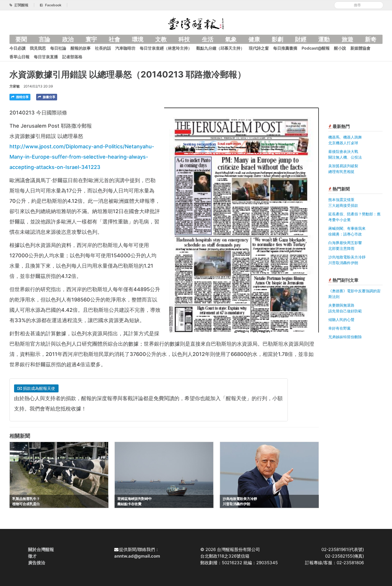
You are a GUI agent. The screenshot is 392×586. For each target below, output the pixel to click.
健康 (254, 39)
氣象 (231, 39)
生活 (208, 39)
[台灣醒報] (196, 22)
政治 (68, 39)
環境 (137, 39)
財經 (300, 39)
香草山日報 (19, 56)
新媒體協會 (360, 48)
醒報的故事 (81, 48)
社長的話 (103, 48)
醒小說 (340, 48)
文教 (161, 39)
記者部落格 (72, 56)
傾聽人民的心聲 (341, 319)
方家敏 (14, 86)
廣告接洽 (36, 562)
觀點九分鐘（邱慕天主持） (220, 48)
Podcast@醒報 (316, 48)
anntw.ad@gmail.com (137, 556)
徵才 (32, 556)
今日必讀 (17, 48)
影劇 (277, 39)
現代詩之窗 (259, 48)
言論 (44, 39)
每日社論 (58, 48)
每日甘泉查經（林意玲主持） (166, 48)
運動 (324, 39)
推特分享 (22, 97)
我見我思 (38, 48)
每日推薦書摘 (285, 48)
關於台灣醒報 (41, 549)
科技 (184, 39)
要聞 (21, 39)
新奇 (371, 39)
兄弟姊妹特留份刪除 (345, 336)
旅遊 (347, 39)
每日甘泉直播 (46, 56)
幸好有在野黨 (339, 328)
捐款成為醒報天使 (38, 388)
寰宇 (91, 39)
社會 (114, 39)
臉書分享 (48, 97)
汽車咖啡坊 (125, 48)
